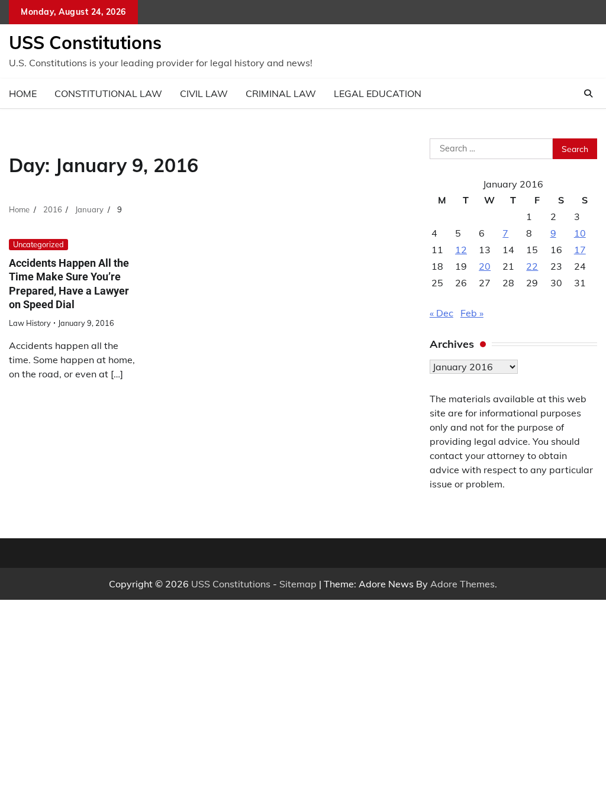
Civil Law (204, 93)
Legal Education (377, 93)
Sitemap (298, 584)
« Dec (441, 313)
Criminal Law (281, 93)
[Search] (588, 93)
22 (532, 266)
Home (23, 93)
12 (461, 250)
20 (485, 266)
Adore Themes (462, 584)
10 (580, 233)
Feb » (471, 313)
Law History (30, 323)
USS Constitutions (85, 42)
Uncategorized (38, 244)
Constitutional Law (108, 93)
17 (580, 250)
